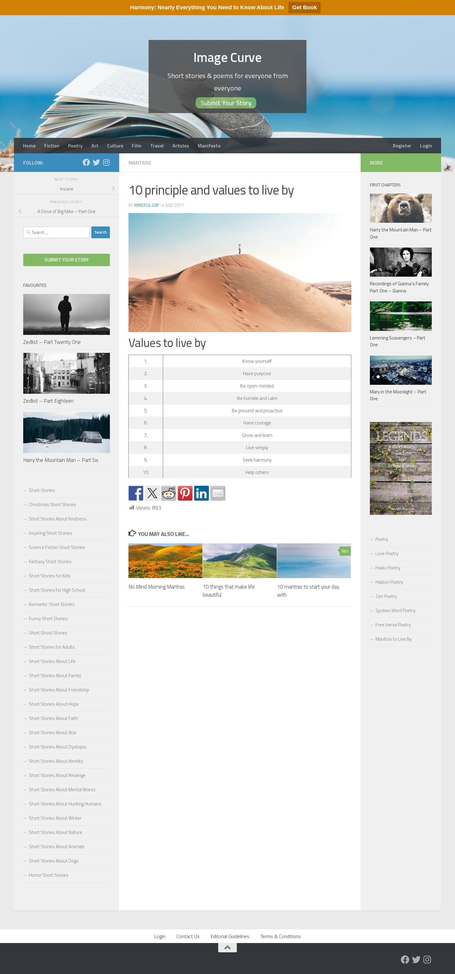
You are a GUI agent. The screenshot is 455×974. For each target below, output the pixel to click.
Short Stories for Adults (52, 647)
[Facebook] (86, 162)
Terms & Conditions (280, 936)
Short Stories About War (52, 732)
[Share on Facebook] (135, 493)
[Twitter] (96, 162)
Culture (115, 145)
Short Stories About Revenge (57, 775)
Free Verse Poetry (393, 624)
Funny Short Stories (48, 618)
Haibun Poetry (389, 582)
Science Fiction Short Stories (57, 547)
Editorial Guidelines (230, 936)
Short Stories (42, 490)
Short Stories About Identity (56, 761)
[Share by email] (217, 493)
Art (94, 145)
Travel (157, 145)
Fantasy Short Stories (50, 561)
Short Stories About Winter (55, 818)
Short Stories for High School (57, 590)
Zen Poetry (386, 596)
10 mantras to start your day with (308, 591)
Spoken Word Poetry (395, 610)
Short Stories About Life (52, 661)
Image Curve (227, 57)
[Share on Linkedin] (201, 493)
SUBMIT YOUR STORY (66, 259)
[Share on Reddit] (168, 493)
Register (402, 145)
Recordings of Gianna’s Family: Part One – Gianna (399, 287)
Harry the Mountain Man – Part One (401, 233)
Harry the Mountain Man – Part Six (60, 460)
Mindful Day (146, 205)
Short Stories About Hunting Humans (65, 803)
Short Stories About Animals (56, 846)
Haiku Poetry (387, 567)
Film (136, 145)
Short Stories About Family (55, 675)
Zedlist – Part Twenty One (52, 342)
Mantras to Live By (393, 639)
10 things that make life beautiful (229, 591)
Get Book (304, 7)
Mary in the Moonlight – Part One (398, 395)
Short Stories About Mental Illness (62, 789)
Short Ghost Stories (48, 632)
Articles (180, 145)
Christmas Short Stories (52, 504)
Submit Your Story (226, 103)
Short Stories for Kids (50, 575)
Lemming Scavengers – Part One (398, 341)
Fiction (51, 145)
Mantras (139, 162)
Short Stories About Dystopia (57, 746)
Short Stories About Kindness (58, 518)
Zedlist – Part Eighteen (48, 401)
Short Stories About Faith (53, 718)
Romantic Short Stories (52, 604)
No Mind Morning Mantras (156, 587)
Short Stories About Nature (55, 832)
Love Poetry (386, 553)
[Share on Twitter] (152, 493)
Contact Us (188, 936)
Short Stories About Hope (54, 704)
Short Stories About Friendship (59, 689)
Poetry (75, 145)
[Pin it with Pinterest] (185, 493)
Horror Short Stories (48, 875)
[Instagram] (106, 162)
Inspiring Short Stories (50, 533)
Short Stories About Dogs (54, 860)
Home (29, 145)
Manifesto (209, 145)
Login (426, 145)
